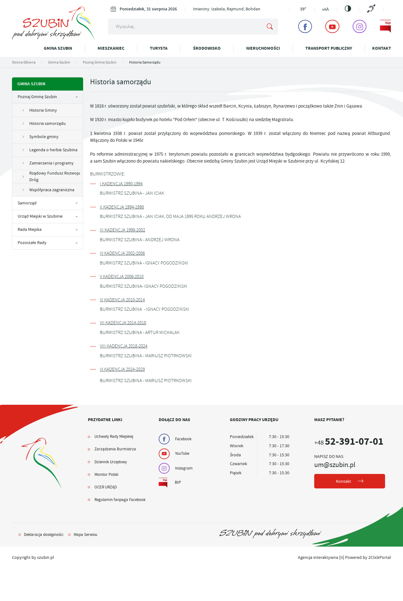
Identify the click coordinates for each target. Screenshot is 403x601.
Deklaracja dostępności (43, 534)
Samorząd (27, 203)
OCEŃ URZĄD (105, 487)
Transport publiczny (328, 48)
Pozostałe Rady (32, 242)
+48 (348, 442)
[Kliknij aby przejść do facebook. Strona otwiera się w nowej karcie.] (305, 26)
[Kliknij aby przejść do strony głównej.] (53, 38)
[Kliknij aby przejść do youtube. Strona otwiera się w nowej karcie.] (332, 26)
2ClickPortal (379, 557)
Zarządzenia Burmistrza (115, 449)
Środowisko (207, 48)
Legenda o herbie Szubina (53, 150)
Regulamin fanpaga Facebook (119, 499)
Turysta (158, 48)
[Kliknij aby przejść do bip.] (385, 26)
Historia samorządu (47, 123)
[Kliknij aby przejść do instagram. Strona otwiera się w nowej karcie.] (359, 26)
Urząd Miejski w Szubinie (40, 216)
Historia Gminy (43, 110)
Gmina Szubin (58, 48)
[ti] (341, 557)
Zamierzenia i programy (51, 163)
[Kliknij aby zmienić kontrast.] (348, 8)
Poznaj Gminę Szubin (37, 96)
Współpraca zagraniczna (51, 189)
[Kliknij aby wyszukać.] (270, 26)
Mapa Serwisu (85, 534)
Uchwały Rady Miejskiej (113, 436)
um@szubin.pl (334, 464)
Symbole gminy (44, 136)
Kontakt (381, 48)
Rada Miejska (30, 229)
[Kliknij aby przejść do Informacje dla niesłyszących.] (371, 9)
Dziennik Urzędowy (110, 462)
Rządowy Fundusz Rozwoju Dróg (54, 176)
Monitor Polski (106, 474)
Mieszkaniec (111, 48)
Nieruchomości (263, 48)
